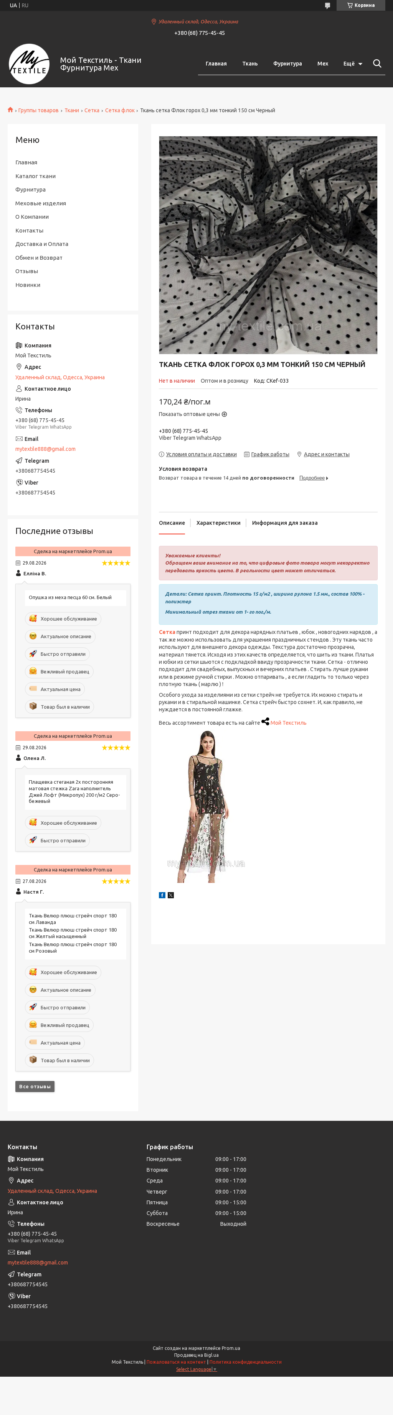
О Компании (32, 216)
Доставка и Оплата (41, 244)
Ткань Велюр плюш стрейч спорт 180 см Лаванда (73, 919)
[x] (171, 896)
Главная (216, 64)
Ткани (71, 110)
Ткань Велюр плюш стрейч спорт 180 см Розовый (73, 947)
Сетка (91, 110)
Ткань (250, 64)
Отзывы (26, 271)
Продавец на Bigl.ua (196, 1355)
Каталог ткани (35, 176)
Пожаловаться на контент (176, 1361)
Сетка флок (120, 110)
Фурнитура (287, 64)
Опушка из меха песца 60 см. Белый (70, 597)
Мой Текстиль (289, 723)
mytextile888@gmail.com (45, 449)
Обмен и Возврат (39, 257)
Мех (322, 64)
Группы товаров (38, 110)
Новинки (27, 285)
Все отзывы (35, 1086)
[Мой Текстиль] (29, 64)
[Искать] (375, 63)
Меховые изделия (40, 203)
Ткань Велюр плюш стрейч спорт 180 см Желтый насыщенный (73, 933)
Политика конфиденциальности (246, 1361)
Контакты (29, 230)
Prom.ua (231, 1348)
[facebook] (162, 896)
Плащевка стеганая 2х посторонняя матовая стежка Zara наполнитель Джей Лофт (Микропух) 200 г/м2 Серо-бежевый (74, 791)
